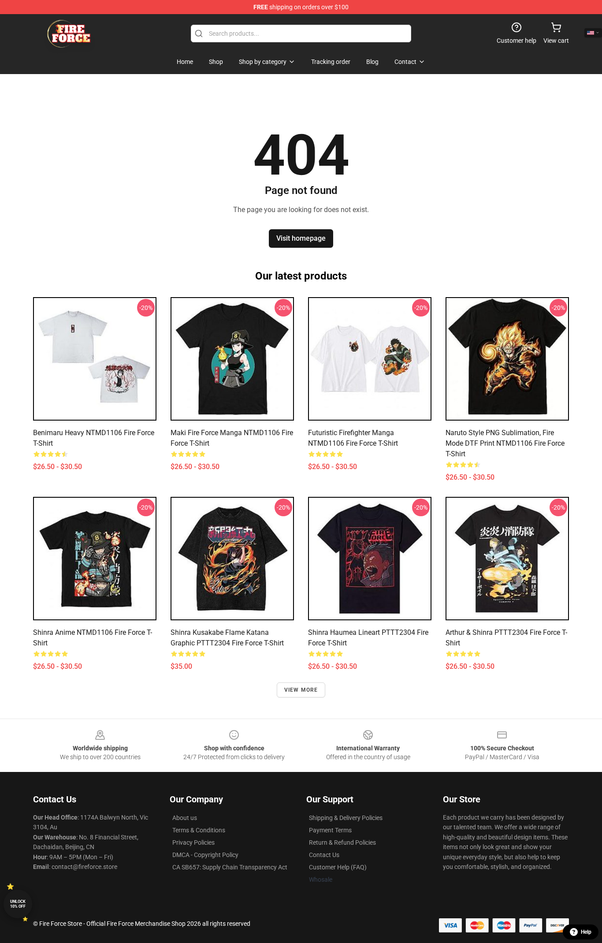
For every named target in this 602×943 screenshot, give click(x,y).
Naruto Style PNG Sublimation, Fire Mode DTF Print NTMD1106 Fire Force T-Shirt (505, 443)
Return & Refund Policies (342, 842)
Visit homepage (301, 238)
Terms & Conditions (198, 830)
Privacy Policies (193, 842)
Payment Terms (330, 830)
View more (301, 690)
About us (184, 817)
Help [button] (586, 932)
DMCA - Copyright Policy (205, 854)
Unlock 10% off (18, 904)
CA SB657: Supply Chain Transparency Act (229, 867)
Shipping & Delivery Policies (346, 817)
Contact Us (324, 854)
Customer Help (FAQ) (338, 867)
